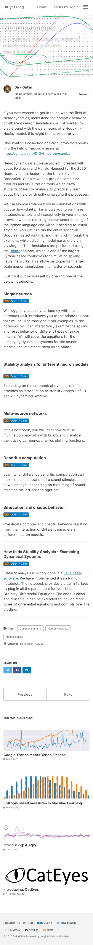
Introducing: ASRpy (19, 845)
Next (68, 694)
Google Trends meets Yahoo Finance (34, 755)
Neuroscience (14, 636)
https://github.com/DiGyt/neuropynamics (37, 153)
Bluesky (46, 922)
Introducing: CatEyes (21, 889)
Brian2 (15, 251)
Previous (25, 694)
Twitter (27, 922)
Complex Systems (30, 628)
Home (42, 7)
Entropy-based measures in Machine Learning (42, 803)
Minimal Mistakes (59, 936)
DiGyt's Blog (13, 7)
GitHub (33, 930)
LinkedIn (14, 930)
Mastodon (68, 922)
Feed (49, 930)
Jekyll (43, 936)
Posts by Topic (66, 7)
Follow (83, 94)
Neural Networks (58, 628)
